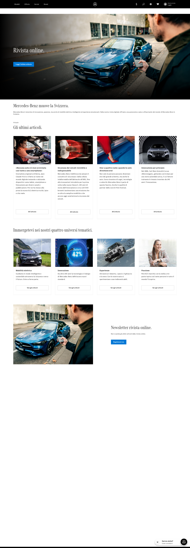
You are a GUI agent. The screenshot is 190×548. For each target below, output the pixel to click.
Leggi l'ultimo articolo (24, 64)
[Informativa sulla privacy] (136, 4)
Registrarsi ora (118, 342)
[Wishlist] (157, 4)
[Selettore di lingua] (150, 4)
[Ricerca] (143, 4)
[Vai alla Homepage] (95, 4)
